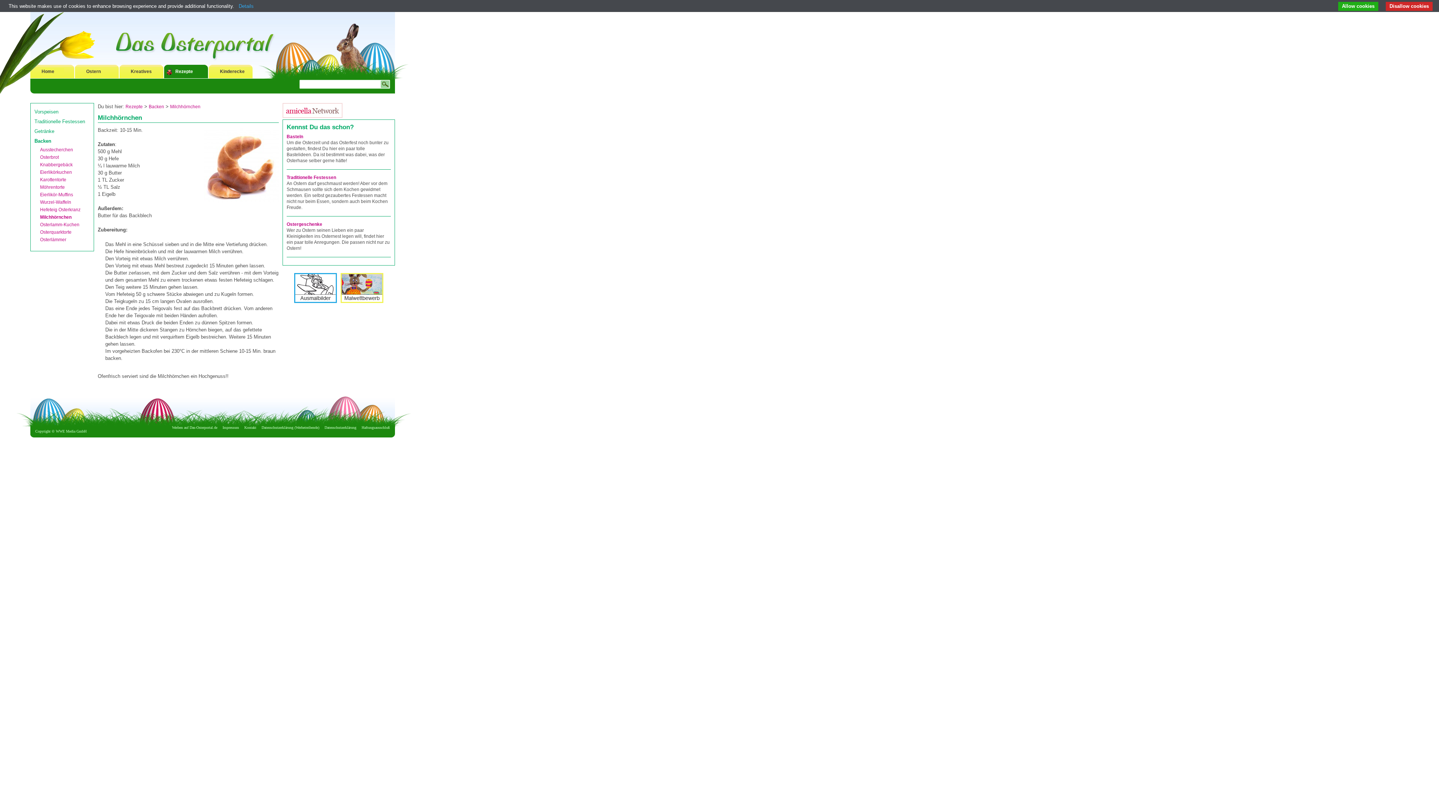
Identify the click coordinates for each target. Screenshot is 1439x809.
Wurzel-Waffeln (55, 202)
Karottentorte (53, 179)
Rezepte (184, 71)
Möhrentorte (52, 187)
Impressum (231, 427)
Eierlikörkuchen (56, 172)
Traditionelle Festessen (59, 121)
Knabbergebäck (56, 164)
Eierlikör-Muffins (56, 194)
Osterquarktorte (56, 232)
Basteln (295, 136)
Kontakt (250, 427)
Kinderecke (232, 71)
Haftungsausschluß (376, 427)
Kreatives (141, 71)
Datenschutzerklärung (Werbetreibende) (290, 427)
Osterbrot (49, 157)
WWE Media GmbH (71, 431)
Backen (42, 141)
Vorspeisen (46, 112)
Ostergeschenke (304, 224)
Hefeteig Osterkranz (60, 209)
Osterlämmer (53, 239)
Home (48, 71)
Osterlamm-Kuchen (59, 224)
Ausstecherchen (56, 149)
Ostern (93, 71)
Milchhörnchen (56, 217)
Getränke (44, 131)
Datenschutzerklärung (340, 427)
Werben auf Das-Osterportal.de (194, 427)
